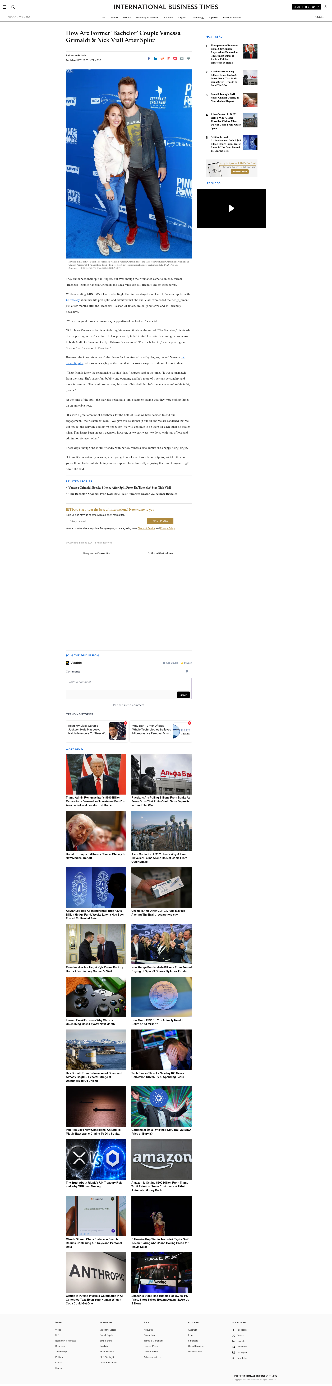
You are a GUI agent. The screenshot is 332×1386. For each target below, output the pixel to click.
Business (168, 17)
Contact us (149, 1335)
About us (148, 1330)
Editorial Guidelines (160, 553)
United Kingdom (196, 1346)
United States (195, 1351)
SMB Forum (106, 1340)
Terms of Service (146, 528)
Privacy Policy (167, 528)
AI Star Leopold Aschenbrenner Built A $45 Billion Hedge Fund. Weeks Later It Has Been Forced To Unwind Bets (95, 914)
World (114, 17)
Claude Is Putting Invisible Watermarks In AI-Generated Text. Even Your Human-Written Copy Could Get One (94, 1299)
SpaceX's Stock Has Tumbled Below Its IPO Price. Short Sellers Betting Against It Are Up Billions (160, 1299)
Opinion (213, 17)
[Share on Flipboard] (169, 58)
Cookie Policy (151, 1351)
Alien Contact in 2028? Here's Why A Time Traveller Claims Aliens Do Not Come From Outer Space (159, 858)
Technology (197, 17)
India (190, 1335)
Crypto (182, 17)
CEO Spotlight (107, 1357)
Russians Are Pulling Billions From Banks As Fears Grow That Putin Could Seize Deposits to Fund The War (160, 801)
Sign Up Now (240, 171)
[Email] (182, 58)
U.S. (104, 17)
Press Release (107, 1351)
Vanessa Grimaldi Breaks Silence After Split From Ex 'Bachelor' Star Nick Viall (119, 487)
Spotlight (104, 1346)
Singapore (193, 1340)
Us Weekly (73, 300)
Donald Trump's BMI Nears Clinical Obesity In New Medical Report (225, 97)
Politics (127, 17)
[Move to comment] (189, 58)
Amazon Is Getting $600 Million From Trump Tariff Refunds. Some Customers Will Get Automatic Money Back (159, 1186)
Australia (192, 1330)
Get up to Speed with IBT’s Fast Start (237, 163)
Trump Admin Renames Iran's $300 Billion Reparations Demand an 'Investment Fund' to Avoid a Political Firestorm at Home (95, 801)
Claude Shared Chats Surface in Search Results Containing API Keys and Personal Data (94, 1243)
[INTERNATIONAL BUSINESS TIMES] (166, 7)
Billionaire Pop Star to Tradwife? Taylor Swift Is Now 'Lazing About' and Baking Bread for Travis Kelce (160, 1243)
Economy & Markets (147, 17)
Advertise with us (152, 1357)
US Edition (319, 17)
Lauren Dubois (77, 55)
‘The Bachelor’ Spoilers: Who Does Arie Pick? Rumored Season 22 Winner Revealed (123, 494)
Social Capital (106, 1335)
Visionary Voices (108, 1330)
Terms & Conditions (154, 1340)
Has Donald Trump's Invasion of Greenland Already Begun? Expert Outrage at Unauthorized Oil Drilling (94, 1077)
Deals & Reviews (232, 17)
